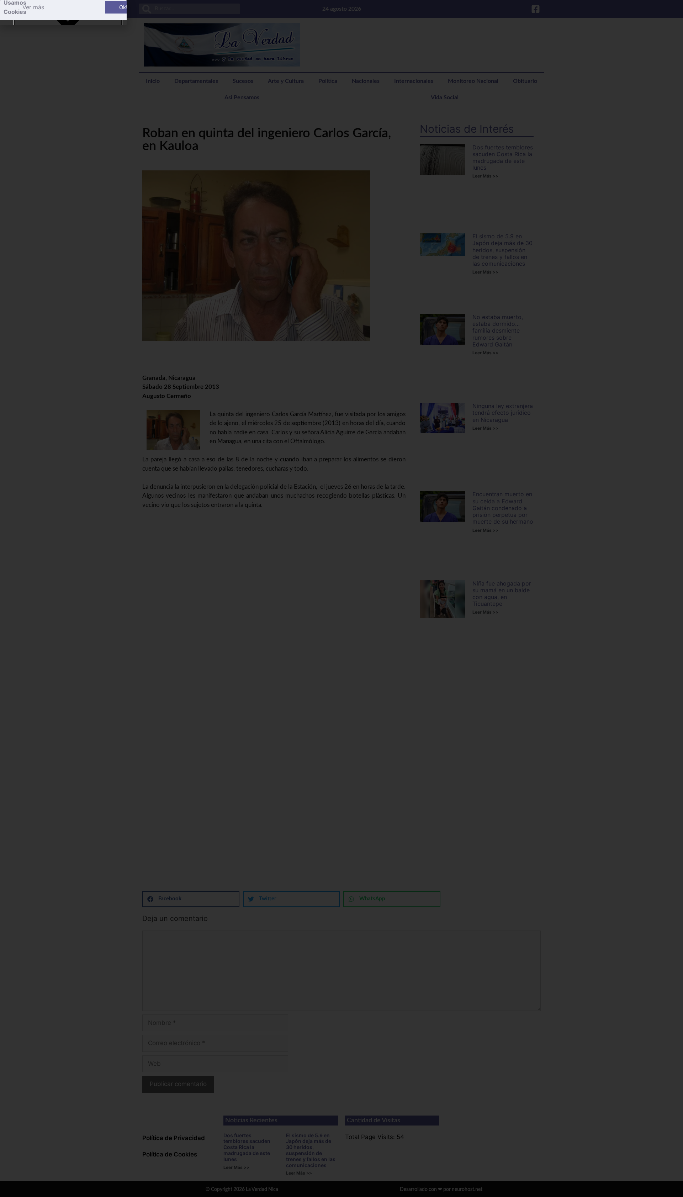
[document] (341, 598)
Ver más (33, 7)
